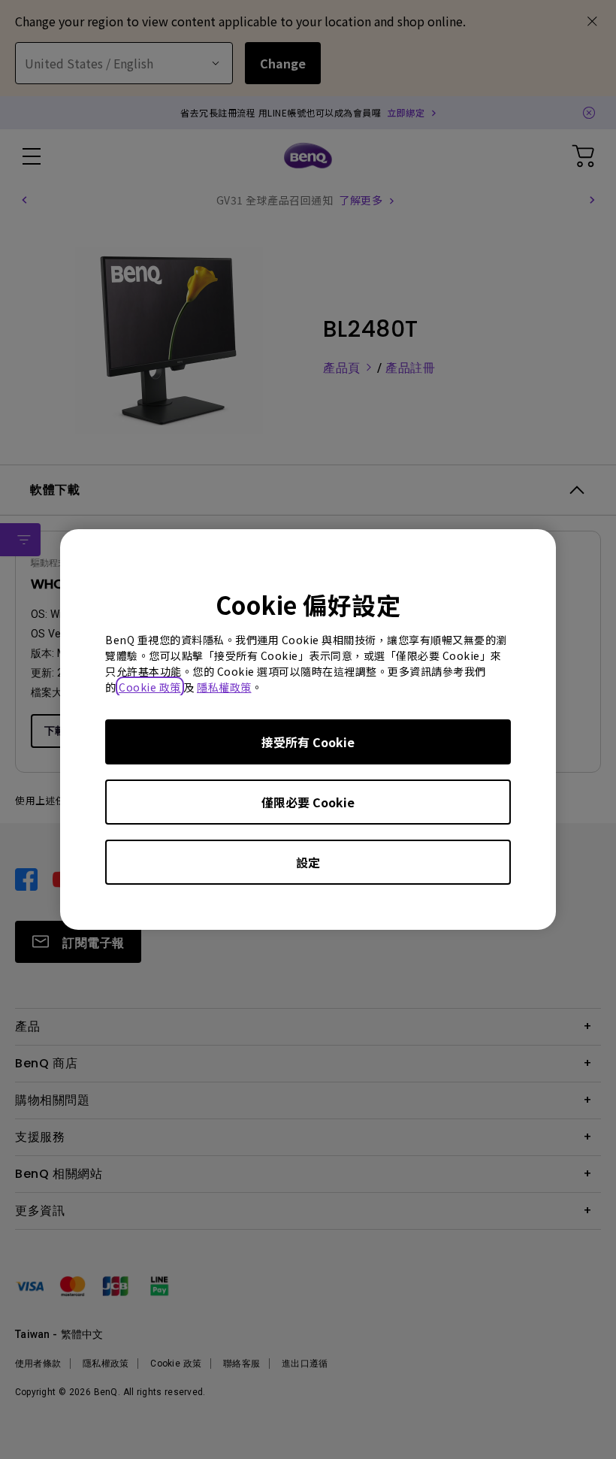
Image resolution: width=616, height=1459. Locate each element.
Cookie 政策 (150, 687)
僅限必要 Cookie (308, 802)
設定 (308, 862)
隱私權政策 (224, 687)
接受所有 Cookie (308, 742)
